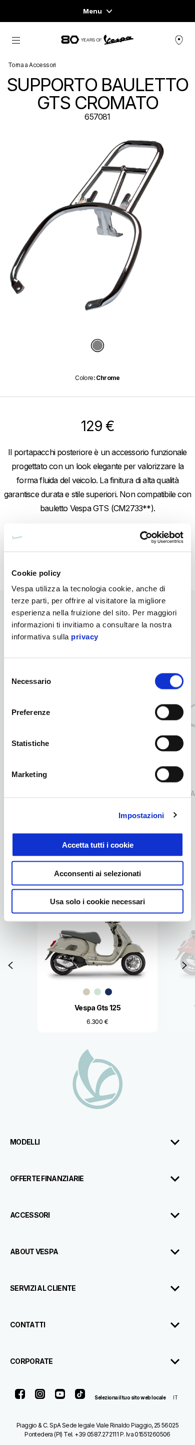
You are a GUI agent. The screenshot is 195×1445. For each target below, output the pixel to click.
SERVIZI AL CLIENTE (43, 1288)
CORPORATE (31, 1361)
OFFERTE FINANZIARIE (47, 1178)
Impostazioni (141, 815)
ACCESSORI (30, 1215)
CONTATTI (27, 1324)
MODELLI (25, 1142)
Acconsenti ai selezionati (97, 873)
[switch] (169, 712)
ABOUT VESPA (34, 1251)
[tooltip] (97, 346)
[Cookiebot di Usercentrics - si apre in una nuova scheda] (140, 537)
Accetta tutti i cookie (98, 845)
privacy (84, 636)
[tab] (98, 346)
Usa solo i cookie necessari (97, 901)
